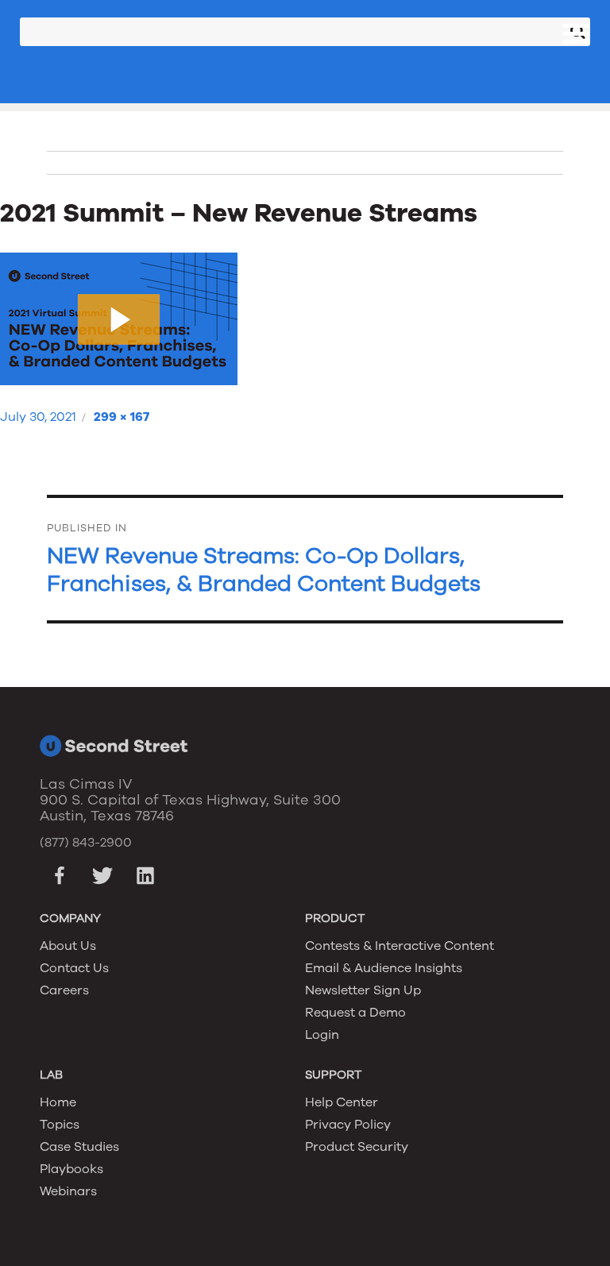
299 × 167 (121, 417)
